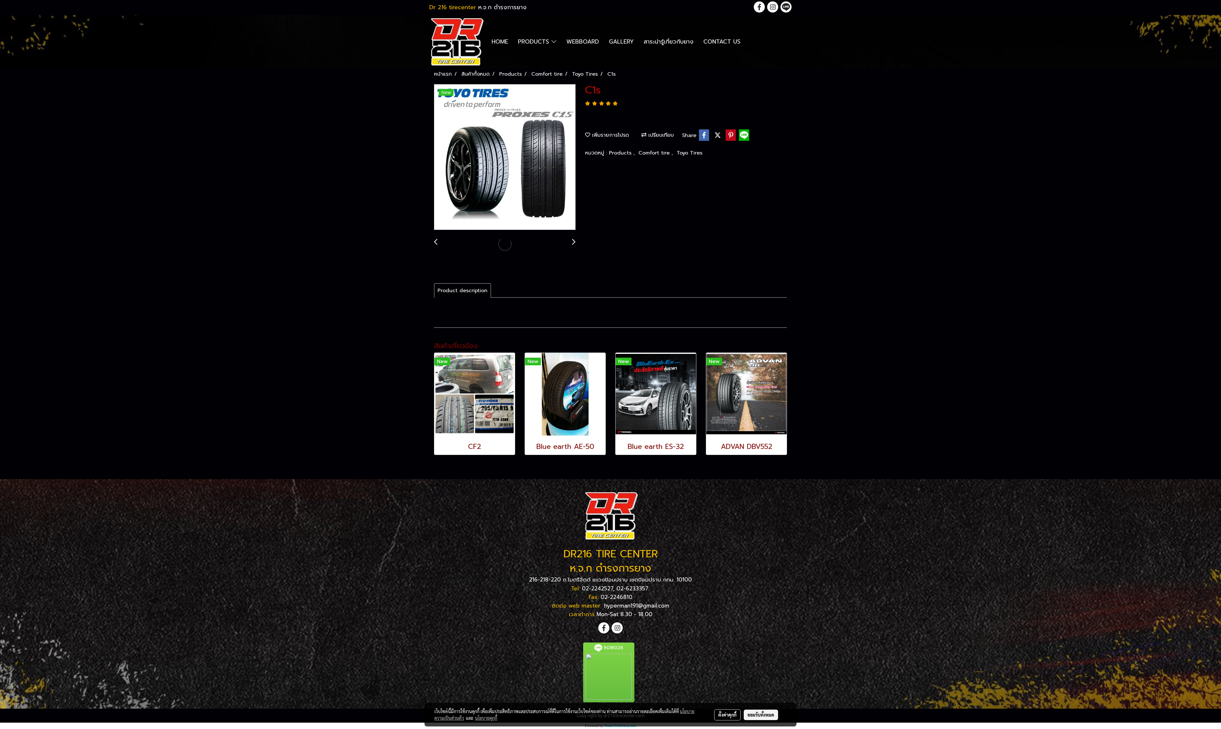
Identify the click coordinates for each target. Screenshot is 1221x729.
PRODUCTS (534, 41)
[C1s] (504, 157)
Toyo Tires (689, 153)
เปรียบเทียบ (660, 135)
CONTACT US (722, 41)
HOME (500, 41)
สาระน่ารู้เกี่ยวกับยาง (668, 41)
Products (621, 153)
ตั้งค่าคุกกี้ (727, 715)
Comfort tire (655, 153)
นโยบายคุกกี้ (486, 718)
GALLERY (621, 41)
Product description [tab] (462, 290)
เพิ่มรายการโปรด (609, 135)
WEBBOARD (582, 41)
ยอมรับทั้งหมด (761, 715)
